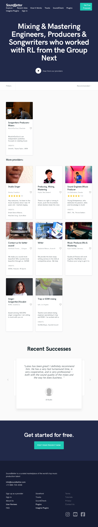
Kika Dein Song (13, 216)
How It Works (36, 8)
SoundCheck (58, 8)
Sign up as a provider (14, 494)
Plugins (69, 8)
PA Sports (23, 269)
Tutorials (69, 497)
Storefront (40, 494)
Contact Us (69, 504)
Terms (67, 494)
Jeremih (10, 149)
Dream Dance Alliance (15, 213)
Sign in (24, 11)
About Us (10, 501)
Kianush (16, 269)
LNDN (26, 149)
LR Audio (49, 400)
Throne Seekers (80, 213)
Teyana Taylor (18, 149)
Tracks (47, 8)
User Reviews (11, 504)
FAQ (8, 508)
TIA (73, 213)
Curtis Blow (22, 216)
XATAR (10, 269)
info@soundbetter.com (15, 482)
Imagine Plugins (12, 11)
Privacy (68, 501)
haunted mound (53, 325)
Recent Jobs (22, 8)
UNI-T (69, 213)
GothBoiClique (42, 325)
